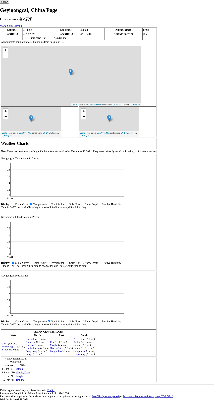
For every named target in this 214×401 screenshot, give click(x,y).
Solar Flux (74, 204)
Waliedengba (8, 346)
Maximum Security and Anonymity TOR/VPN (148, 396)
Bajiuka (6, 349)
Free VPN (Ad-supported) (106, 396)
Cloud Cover (22, 204)
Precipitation (58, 204)
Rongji (53, 342)
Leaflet (75, 104)
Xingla (29, 345)
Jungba (20, 376)
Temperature (40, 204)
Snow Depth (91, 204)
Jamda (19, 368)
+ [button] (6, 50)
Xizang (18, 25)
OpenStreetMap (95, 104)
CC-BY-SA (117, 104)
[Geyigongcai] (71, 72)
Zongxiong (31, 351)
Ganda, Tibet (23, 372)
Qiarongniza (56, 348)
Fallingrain (136, 104)
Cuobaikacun (33, 348)
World (3, 25)
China (10, 25)
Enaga (29, 354)
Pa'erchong (79, 339)
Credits (51, 390)
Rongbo (20, 379)
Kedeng (77, 342)
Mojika (54, 345)
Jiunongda (78, 348)
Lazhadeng (79, 354)
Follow (4, 2)
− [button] (6, 55)
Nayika (77, 345)
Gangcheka (79, 351)
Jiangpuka (55, 351)
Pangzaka (31, 339)
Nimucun (30, 342)
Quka (4, 343)
